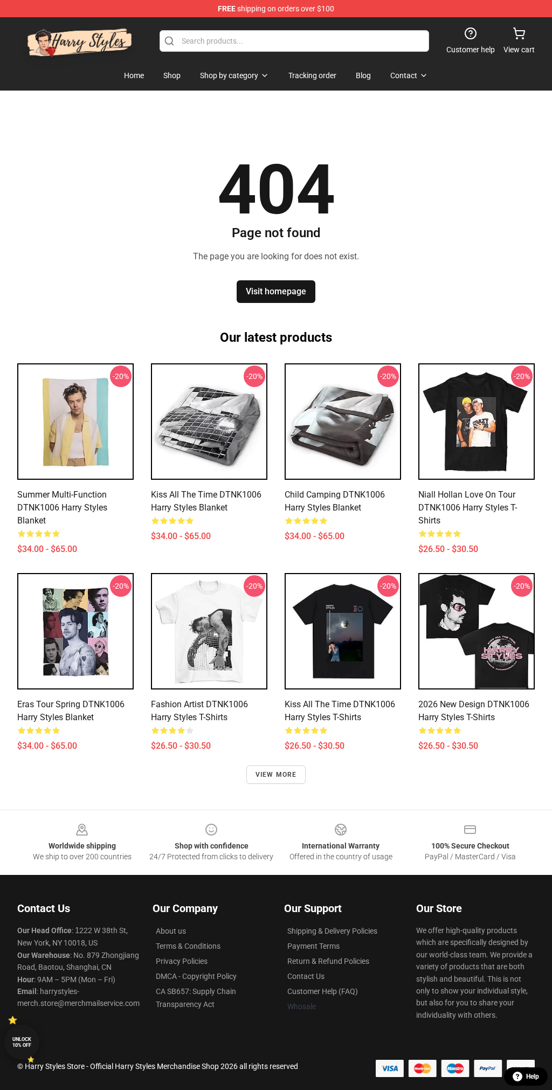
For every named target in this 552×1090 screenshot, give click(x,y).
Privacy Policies (182, 961)
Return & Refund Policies (328, 961)
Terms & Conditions (188, 946)
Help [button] (532, 1076)
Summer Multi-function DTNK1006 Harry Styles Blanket (62, 507)
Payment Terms (313, 946)
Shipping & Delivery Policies (332, 931)
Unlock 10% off (21, 1042)
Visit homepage (276, 291)
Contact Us (306, 976)
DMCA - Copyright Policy (196, 976)
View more (276, 774)
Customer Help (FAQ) (322, 991)
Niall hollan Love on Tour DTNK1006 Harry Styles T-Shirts (467, 507)
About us (171, 931)
